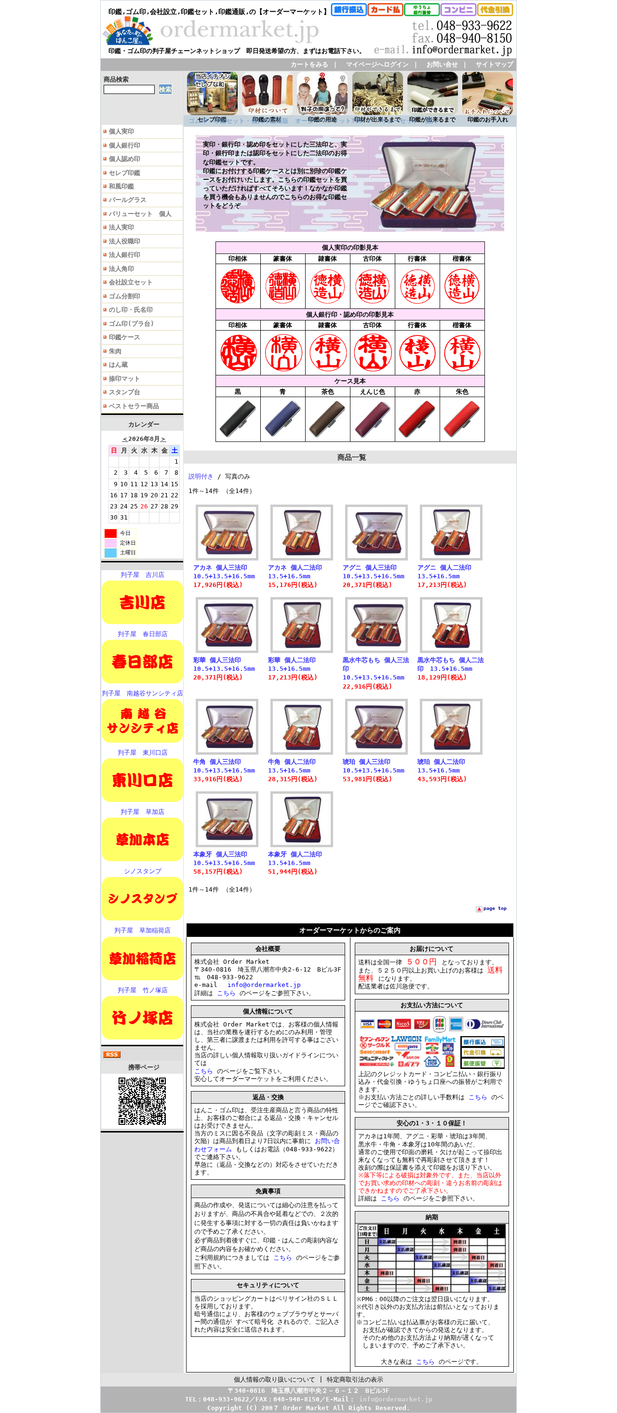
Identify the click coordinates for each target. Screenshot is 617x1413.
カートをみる (309, 64)
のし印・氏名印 (131, 309)
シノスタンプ (142, 871)
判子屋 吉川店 (142, 574)
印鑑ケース (124, 337)
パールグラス (128, 199)
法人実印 (121, 227)
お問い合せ (442, 64)
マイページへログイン (377, 64)
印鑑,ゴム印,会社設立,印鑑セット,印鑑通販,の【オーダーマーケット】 (219, 11)
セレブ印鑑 (124, 172)
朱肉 (115, 351)
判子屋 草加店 (142, 811)
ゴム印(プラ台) (131, 323)
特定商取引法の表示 (355, 1379)
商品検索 (116, 79)
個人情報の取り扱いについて (274, 1379)
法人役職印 (124, 241)
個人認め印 (124, 158)
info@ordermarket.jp (264, 984)
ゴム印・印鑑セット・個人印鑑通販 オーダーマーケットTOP (275, 120)
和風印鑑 (121, 186)
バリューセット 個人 (140, 213)
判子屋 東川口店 (143, 752)
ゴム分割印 (124, 296)
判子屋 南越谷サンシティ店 (142, 693)
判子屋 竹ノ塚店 (143, 990)
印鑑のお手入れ (488, 119)
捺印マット (124, 378)
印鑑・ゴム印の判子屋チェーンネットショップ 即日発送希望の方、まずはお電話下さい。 (236, 50)
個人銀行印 (124, 145)
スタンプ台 (124, 392)
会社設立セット (131, 282)
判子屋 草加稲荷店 (142, 930)
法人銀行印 (124, 254)
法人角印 (121, 268)
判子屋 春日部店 (143, 634)
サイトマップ (494, 64)
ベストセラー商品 (134, 406)
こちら (205, 1071)
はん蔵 (118, 364)
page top (495, 908)
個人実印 (121, 131)
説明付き (201, 476)
